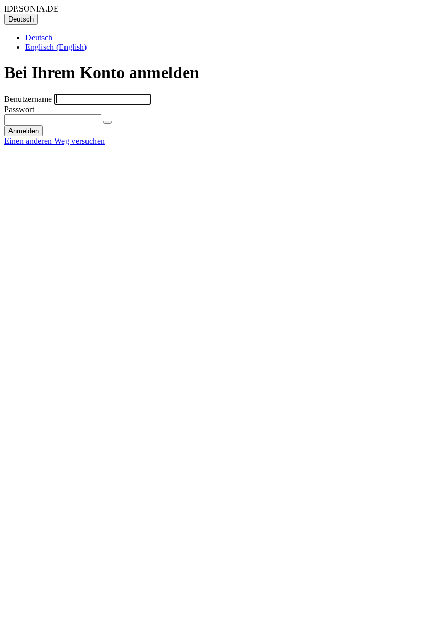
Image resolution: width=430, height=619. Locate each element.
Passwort (19, 109)
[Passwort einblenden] (107, 122)
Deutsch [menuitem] (38, 37)
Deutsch (21, 19)
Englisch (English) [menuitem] (56, 46)
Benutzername (28, 98)
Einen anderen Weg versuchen (54, 140)
